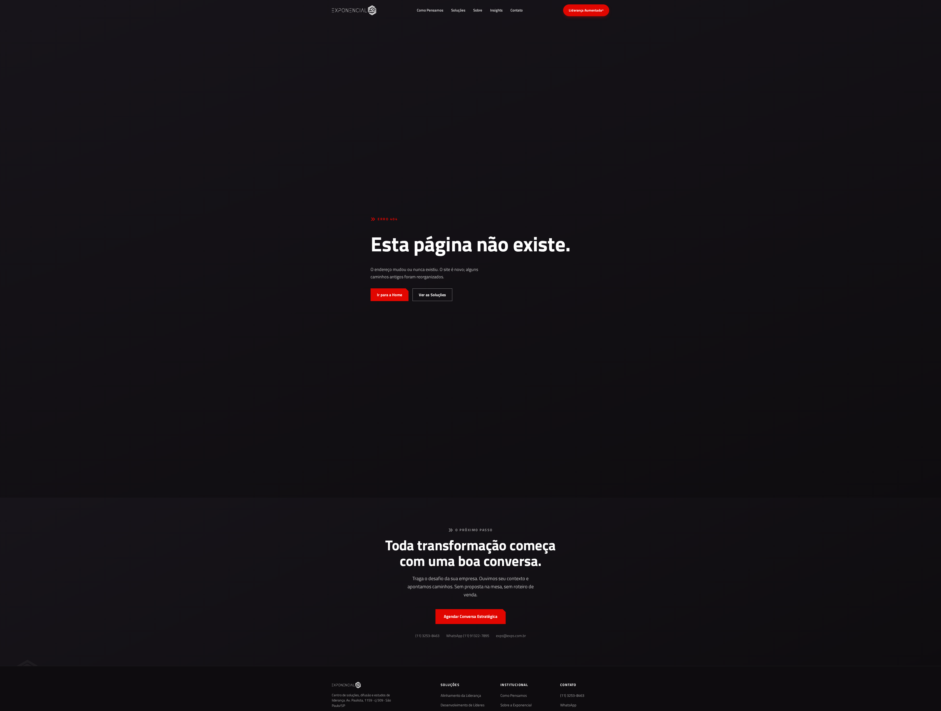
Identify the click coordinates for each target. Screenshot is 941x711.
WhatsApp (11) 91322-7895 (467, 635)
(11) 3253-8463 (427, 635)
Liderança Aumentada (586, 10)
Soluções (458, 10)
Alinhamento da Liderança (461, 695)
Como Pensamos (430, 10)
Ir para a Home (389, 295)
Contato (516, 10)
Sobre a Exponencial (516, 705)
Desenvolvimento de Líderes (462, 705)
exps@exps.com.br (511, 635)
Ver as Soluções (432, 295)
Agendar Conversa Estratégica (470, 616)
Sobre (477, 10)
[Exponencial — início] (354, 10)
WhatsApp (568, 705)
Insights (496, 10)
